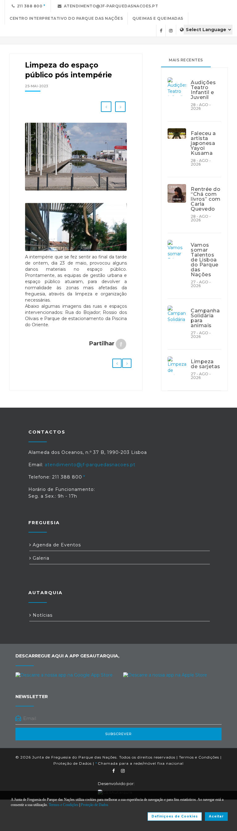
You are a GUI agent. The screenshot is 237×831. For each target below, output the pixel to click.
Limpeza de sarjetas (205, 364)
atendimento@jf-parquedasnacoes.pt (110, 6)
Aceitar (216, 816)
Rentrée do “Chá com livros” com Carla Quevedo (206, 199)
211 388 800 (29, 6)
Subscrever (118, 734)
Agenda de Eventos (56, 545)
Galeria (40, 558)
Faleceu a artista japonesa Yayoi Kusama (203, 143)
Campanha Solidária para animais (205, 318)
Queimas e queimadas (157, 18)
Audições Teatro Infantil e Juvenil (203, 90)
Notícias (41, 615)
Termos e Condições (199, 757)
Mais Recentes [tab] (186, 60)
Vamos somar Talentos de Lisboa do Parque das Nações (204, 260)
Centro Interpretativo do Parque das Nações (66, 18)
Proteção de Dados (72, 763)
